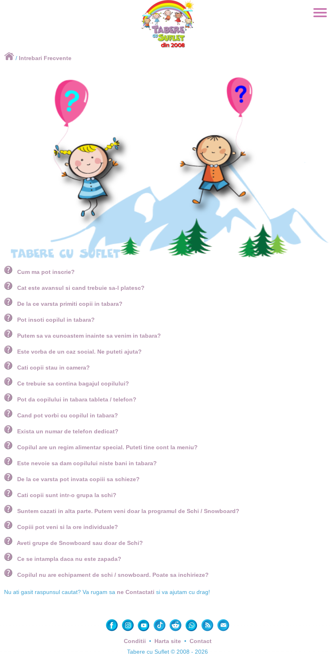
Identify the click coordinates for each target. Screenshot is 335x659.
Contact (201, 641)
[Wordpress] (208, 630)
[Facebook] (113, 630)
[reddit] (176, 630)
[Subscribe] (223, 630)
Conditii (135, 641)
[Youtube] (144, 630)
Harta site (167, 641)
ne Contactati (135, 592)
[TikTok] (160, 630)
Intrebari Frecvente (45, 58)
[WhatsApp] (192, 630)
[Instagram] (128, 630)
